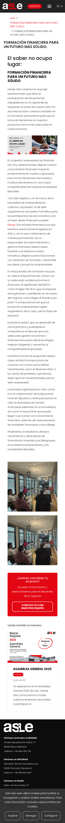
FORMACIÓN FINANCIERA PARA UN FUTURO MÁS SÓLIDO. (34, 24)
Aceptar (13, 815)
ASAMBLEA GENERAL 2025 (32, 669)
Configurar (50, 815)
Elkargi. (12, 225)
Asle (12, 18)
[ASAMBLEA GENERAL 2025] (32, 646)
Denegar (31, 815)
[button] (49, 6)
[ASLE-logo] (12, 6)
